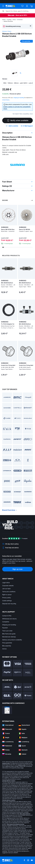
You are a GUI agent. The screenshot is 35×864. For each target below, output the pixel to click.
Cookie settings (7, 600)
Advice (4, 649)
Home (3, 19)
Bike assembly (6, 646)
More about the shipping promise (15, 824)
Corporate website (8, 585)
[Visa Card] (17, 664)
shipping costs (6, 763)
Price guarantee (7, 643)
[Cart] (31, 6)
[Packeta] (28, 695)
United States (5, 100)
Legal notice (6, 582)
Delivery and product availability (12, 640)
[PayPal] (7, 672)
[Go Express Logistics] (17, 695)
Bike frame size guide (8, 634)
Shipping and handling (9, 625)
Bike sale (11, 15)
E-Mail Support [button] (28, 126)
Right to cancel (6, 594)
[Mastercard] (7, 664)
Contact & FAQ (6, 615)
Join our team (6, 588)
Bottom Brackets (8, 21)
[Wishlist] (22, 6)
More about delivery (25, 813)
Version (4, 79)
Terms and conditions (8, 591)
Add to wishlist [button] (13, 126)
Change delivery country (8, 780)
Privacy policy (6, 597)
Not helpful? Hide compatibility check (23, 114)
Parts (14, 19)
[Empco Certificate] (7, 710)
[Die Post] (28, 687)
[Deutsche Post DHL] (7, 687)
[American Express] (28, 664)
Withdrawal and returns (9, 619)
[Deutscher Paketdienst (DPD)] (17, 687)
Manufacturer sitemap (9, 637)
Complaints (5, 622)
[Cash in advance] (28, 672)
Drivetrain (20, 19)
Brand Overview (8, 510)
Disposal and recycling (9, 603)
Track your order (7, 631)
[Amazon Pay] (17, 672)
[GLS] (7, 695)
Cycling (9, 19)
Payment (5, 628)
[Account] (27, 6)
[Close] (30, 26)
